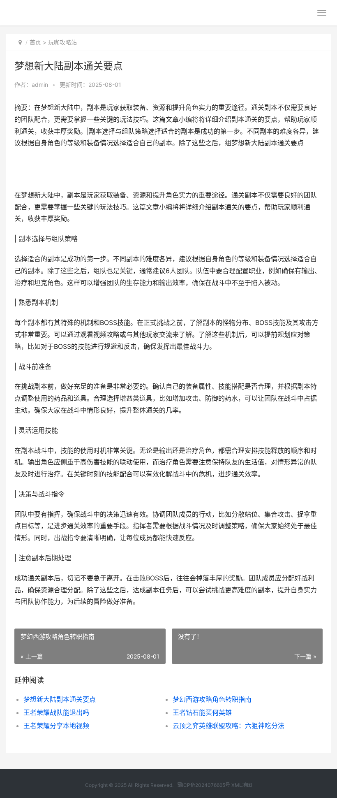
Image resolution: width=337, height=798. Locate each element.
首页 (35, 42)
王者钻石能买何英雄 (202, 712)
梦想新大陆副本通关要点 (59, 699)
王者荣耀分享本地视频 (56, 725)
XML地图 (241, 785)
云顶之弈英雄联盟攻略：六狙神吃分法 (228, 725)
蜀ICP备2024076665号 (203, 785)
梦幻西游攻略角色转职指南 (212, 699)
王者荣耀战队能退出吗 (56, 712)
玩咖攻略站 (62, 42)
